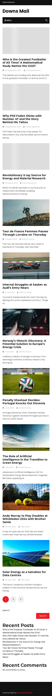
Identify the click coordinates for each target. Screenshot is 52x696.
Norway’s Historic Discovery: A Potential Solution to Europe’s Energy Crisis (24, 344)
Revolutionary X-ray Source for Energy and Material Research (24, 177)
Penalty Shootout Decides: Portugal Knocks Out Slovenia (24, 401)
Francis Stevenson (33, 70)
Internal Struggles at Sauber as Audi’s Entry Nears (25, 286)
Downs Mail (16, 11)
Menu (9, 20)
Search (6, 610)
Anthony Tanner (28, 239)
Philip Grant (25, 526)
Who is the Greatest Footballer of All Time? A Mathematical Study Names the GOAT (24, 62)
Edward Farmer (25, 408)
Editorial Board (9, 2)
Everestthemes (24, 692)
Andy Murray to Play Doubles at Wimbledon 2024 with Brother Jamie (25, 519)
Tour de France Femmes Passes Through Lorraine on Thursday (25, 233)
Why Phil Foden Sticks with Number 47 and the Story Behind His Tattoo (22, 119)
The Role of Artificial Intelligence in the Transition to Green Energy (25, 459)
